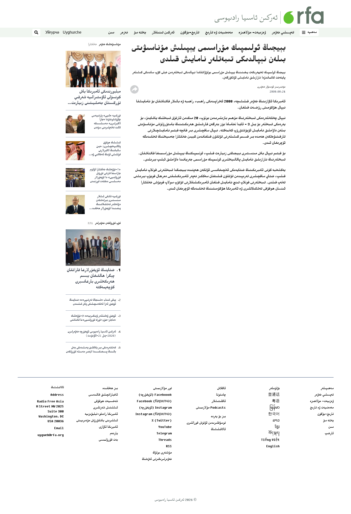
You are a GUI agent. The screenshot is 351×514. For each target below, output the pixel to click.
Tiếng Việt (270, 440)
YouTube (165, 427)
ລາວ (276, 420)
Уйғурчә (52, 32)
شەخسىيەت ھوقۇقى (106, 401)
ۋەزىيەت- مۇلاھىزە (252, 33)
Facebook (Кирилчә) (154, 401)
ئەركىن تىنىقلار (163, 33)
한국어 (274, 414)
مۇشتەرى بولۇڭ (162, 453)
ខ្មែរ (277, 427)
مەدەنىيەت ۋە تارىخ (219, 33)
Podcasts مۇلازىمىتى (211, 408)
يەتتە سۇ (140, 33)
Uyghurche (72, 32)
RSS (169, 446)
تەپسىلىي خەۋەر (283, 33)
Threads (165, 440)
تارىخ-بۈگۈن (189, 33)
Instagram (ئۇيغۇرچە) (155, 408)
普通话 (274, 395)
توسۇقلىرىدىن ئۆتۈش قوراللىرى (206, 423)
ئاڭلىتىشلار (219, 401)
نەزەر (124, 33)
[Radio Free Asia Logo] (269, 15)
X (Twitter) (162, 420)
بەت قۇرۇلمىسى (108, 440)
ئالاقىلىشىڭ (218, 429)
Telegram (164, 433)
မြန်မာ (275, 408)
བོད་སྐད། (274, 433)
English (273, 446)
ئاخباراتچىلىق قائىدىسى (103, 395)
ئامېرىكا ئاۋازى (108, 427)
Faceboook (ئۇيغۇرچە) (155, 395)
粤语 (276, 401)
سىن (111, 33)
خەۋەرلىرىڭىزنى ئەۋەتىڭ (157, 459)
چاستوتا (221, 395)
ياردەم (114, 433)
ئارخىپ (329, 433)
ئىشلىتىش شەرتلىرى (105, 408)
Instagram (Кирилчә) (153, 414)
